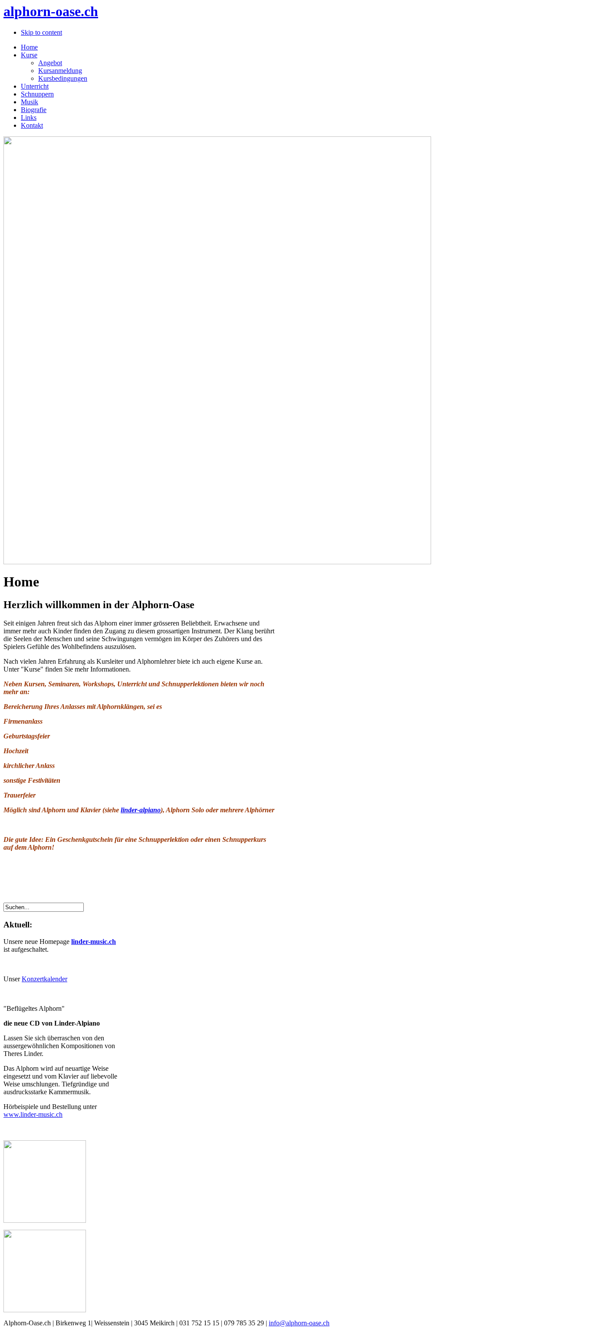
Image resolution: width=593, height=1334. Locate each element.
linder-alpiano (141, 810)
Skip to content (41, 32)
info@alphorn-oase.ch (299, 1323)
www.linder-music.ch (33, 1114)
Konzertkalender (44, 979)
